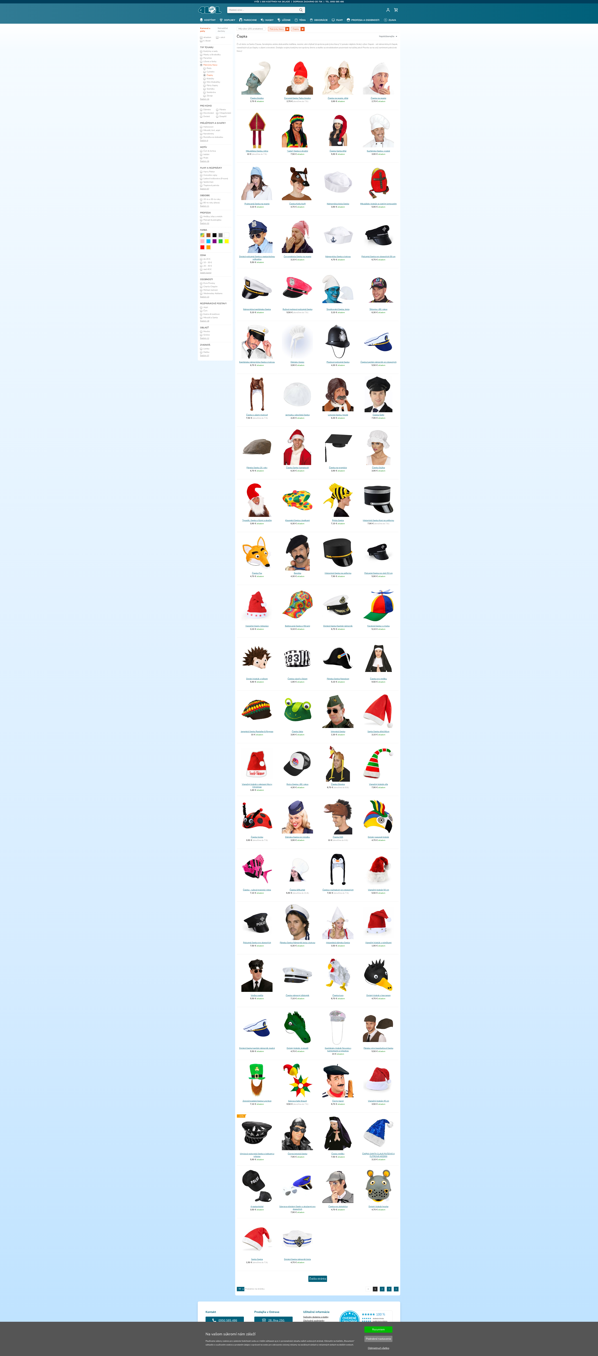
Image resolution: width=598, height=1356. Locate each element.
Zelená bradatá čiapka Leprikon (257, 1101)
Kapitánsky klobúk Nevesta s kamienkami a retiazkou (338, 1049)
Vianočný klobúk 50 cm (378, 889)
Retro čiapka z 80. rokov (297, 784)
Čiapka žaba (297, 731)
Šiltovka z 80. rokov (378, 309)
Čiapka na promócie (338, 467)
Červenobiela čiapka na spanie (297, 256)
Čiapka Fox (257, 573)
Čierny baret (338, 1101)
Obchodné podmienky (313, 1320)
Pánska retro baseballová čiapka (378, 1048)
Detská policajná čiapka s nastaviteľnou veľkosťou (257, 258)
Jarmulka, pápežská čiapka (297, 414)
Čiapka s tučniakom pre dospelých (338, 889)
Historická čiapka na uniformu (338, 573)
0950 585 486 (227, 1320)
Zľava (392, 20)
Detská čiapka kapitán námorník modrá (257, 1048)
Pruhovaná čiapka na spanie (257, 203)
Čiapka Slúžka (378, 467)
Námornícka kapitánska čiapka (257, 309)
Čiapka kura (337, 995)
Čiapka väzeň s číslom (297, 678)
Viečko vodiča (257, 995)
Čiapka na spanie (378, 98)
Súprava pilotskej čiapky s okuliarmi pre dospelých (297, 1208)
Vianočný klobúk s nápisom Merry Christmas (257, 785)
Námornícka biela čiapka (338, 203)
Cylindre (210, 71)
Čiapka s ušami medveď (257, 414)
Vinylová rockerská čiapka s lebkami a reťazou (257, 1155)
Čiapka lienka (257, 837)
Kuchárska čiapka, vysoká (378, 151)
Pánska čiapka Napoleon (338, 678)
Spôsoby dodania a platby (315, 1317)
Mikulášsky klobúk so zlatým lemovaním (378, 203)
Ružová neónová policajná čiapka (297, 309)
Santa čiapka (257, 1259)
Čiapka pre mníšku (378, 678)
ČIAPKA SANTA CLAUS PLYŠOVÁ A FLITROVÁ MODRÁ (378, 1155)
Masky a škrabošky (212, 54)
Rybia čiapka (338, 520)
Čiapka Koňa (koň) (297, 203)
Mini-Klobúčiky (213, 82)
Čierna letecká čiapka (297, 1153)
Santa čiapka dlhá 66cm (378, 731)
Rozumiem (378, 1329)
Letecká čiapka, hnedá (338, 414)
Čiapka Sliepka (338, 784)
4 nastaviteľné (257, 1206)
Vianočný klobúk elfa (378, 784)
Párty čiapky (212, 85)
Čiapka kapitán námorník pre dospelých (378, 362)
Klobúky (210, 78)
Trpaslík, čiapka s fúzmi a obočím (257, 520)
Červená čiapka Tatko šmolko (297, 98)
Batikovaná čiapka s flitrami (297, 626)
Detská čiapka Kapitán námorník (338, 626)
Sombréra (211, 92)
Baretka (297, 573)
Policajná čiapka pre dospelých (257, 942)
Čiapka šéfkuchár (297, 889)
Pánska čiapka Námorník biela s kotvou (297, 942)
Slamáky (210, 88)
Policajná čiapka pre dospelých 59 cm (378, 256)
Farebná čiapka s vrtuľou (378, 626)
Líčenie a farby (209, 61)
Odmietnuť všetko (378, 1348)
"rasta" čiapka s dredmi (297, 151)
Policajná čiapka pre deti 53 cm (378, 573)
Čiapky (209, 75)
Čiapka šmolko (257, 98)
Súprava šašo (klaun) (297, 1101)
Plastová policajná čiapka (338, 362)
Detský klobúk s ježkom (257, 678)
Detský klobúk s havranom (378, 995)
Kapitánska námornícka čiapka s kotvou (257, 362)
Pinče (208, 68)
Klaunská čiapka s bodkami (297, 520)
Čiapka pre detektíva (338, 1206)
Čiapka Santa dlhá (338, 151)
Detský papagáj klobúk (378, 837)
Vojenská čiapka (338, 731)
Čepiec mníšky (337, 1153)
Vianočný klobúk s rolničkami (378, 942)
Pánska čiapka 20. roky (257, 467)
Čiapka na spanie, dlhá (338, 98)
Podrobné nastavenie (378, 1339)
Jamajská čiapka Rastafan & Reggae (257, 731)
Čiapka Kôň (338, 837)
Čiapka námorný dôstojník (297, 995)
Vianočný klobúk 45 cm (378, 1101)
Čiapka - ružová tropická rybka (257, 889)
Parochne (207, 58)
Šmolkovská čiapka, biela (338, 309)
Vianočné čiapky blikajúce (257, 626)
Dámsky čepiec (297, 362)
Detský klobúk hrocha (378, 1206)
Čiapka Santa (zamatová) (297, 467)
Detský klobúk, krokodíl (297, 1048)
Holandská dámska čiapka (338, 942)
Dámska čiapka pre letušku (297, 837)
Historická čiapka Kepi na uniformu (378, 520)
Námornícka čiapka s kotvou (338, 256)
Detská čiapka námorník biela (297, 1259)
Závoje (209, 95)
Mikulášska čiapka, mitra (257, 151)
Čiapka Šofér (378, 414)
